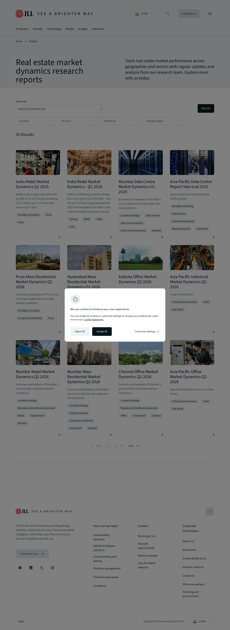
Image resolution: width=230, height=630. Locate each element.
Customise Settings (147, 331)
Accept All (102, 331)
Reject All (80, 331)
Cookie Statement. (94, 319)
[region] (115, 315)
